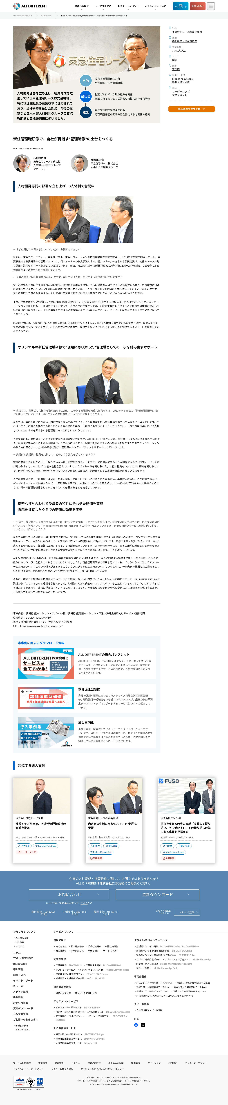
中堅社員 (25, 845)
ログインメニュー (24, 1030)
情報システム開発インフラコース (152, 991)
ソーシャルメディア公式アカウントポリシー (102, 1068)
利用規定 (172, 1063)
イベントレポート (23, 980)
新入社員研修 (77, 946)
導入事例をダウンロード (191, 108)
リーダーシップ (181, 91)
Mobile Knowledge (182, 78)
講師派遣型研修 (181, 82)
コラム (17, 952)
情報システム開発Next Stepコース (190, 991)
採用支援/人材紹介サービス (80, 1034)
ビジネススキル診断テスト (78, 1007)
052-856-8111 (79, 913)
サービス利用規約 (22, 1063)
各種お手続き (21, 1025)
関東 (174, 59)
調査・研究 (19, 974)
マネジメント (179, 95)
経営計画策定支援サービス (80, 1038)
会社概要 (19, 942)
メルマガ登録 (186, 912)
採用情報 (135, 1063)
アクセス (19, 946)
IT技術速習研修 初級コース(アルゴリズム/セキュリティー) (164, 995)
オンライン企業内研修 (86, 993)
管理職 (176, 69)
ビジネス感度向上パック (148, 959)
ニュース (18, 986)
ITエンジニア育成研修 (154, 982)
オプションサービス (65, 969)
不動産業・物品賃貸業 (184, 41)
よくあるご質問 (115, 1063)
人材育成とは (21, 937)
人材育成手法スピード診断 (149, 1010)
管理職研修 (61, 950)
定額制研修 (69, 965)
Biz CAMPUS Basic (47, 845)
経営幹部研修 (77, 950)
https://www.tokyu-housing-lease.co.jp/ (41, 625)
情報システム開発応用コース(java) (190, 987)
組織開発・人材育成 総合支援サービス (80, 978)
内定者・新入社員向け (164, 963)
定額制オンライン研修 (167, 946)
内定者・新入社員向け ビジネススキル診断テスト (93, 1012)
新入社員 (113, 845)
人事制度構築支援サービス (76, 1043)
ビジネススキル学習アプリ (187, 959)
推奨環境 (42, 1063)
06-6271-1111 (110, 913)
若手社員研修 (94, 946)
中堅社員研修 (111, 946)
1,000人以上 (179, 50)
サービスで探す (110, 950)
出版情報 (18, 997)
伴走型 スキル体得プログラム (82, 974)
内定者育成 (61, 946)
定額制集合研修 (104, 965)
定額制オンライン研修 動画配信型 (164, 950)
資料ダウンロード (181, 6)
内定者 (96, 845)
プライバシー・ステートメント (28, 1068)
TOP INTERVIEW (23, 958)
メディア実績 (20, 991)
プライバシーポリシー (196, 1063)
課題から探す (20, 963)
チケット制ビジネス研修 (104, 969)
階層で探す (93, 950)
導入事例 (18, 969)
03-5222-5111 (48, 913)
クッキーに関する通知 (62, 1068)
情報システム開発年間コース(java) (193, 982)
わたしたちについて (24, 931)
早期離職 (97, 858)
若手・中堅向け (157, 968)
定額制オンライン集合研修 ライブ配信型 (165, 955)
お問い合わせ (198, 6)
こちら (84, 903)
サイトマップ (154, 1063)
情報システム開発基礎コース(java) (152, 987)
